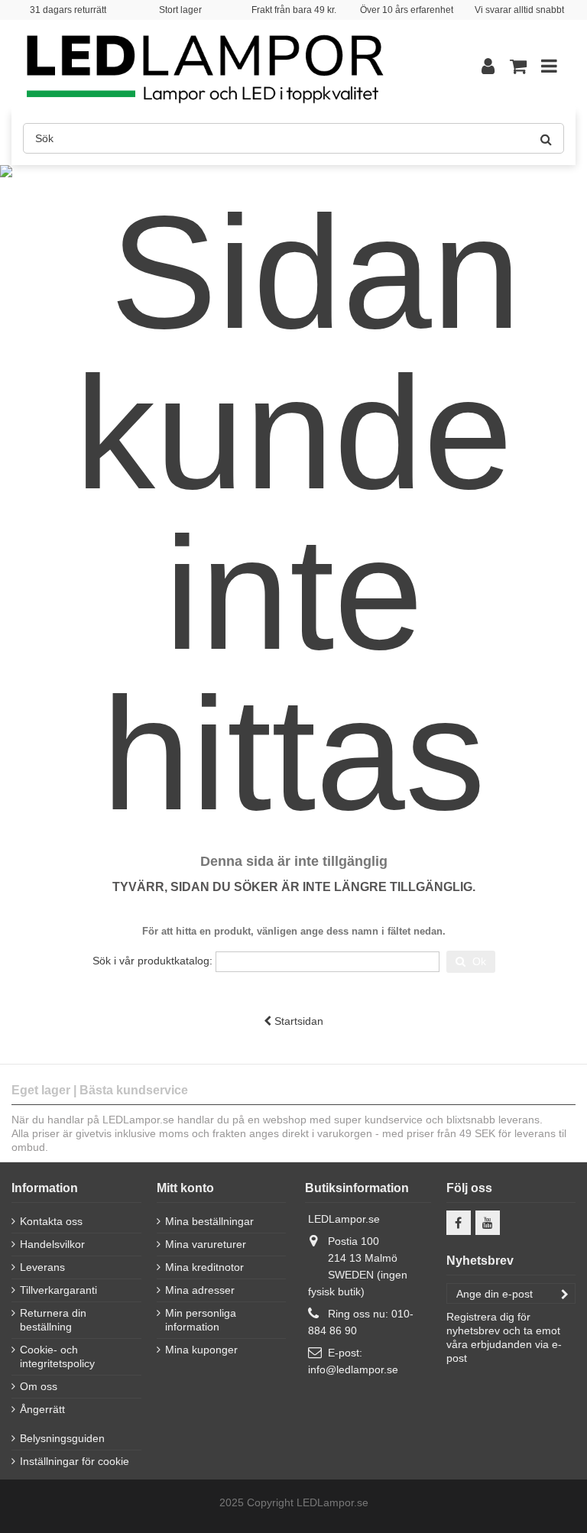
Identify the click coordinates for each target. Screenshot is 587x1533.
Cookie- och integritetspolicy (57, 1356)
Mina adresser (200, 1290)
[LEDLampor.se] (228, 66)
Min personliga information (200, 1320)
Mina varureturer (205, 1244)
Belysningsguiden (62, 1438)
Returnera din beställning (53, 1320)
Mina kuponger (201, 1349)
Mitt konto (185, 1187)
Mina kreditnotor (204, 1267)
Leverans (42, 1267)
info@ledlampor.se (353, 1369)
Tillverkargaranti (58, 1290)
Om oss (38, 1386)
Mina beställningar (209, 1221)
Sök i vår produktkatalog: (152, 960)
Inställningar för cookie (74, 1461)
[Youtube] (487, 1223)
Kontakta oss (51, 1221)
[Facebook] (458, 1223)
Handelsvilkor (52, 1244)
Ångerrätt (42, 1409)
